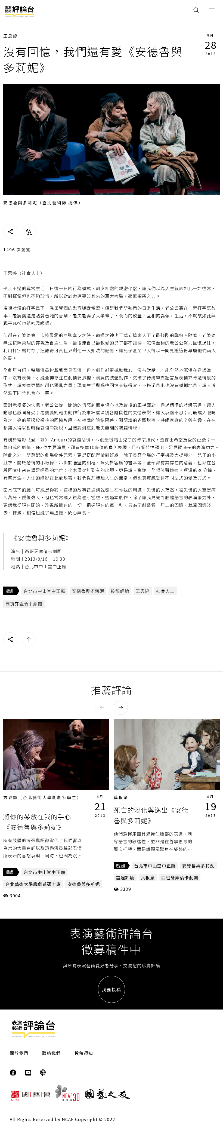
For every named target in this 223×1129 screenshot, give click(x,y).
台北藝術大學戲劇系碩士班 (33, 884)
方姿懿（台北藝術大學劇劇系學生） (42, 797)
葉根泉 (121, 797)
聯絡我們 (51, 1053)
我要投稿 (111, 989)
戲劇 (10, 591)
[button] (102, 708)
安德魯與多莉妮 (88, 591)
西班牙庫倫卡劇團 (23, 604)
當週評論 (125, 877)
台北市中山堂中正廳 (44, 591)
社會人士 (165, 591)
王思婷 (10, 36)
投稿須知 (84, 1053)
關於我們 (19, 1053)
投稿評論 (120, 591)
